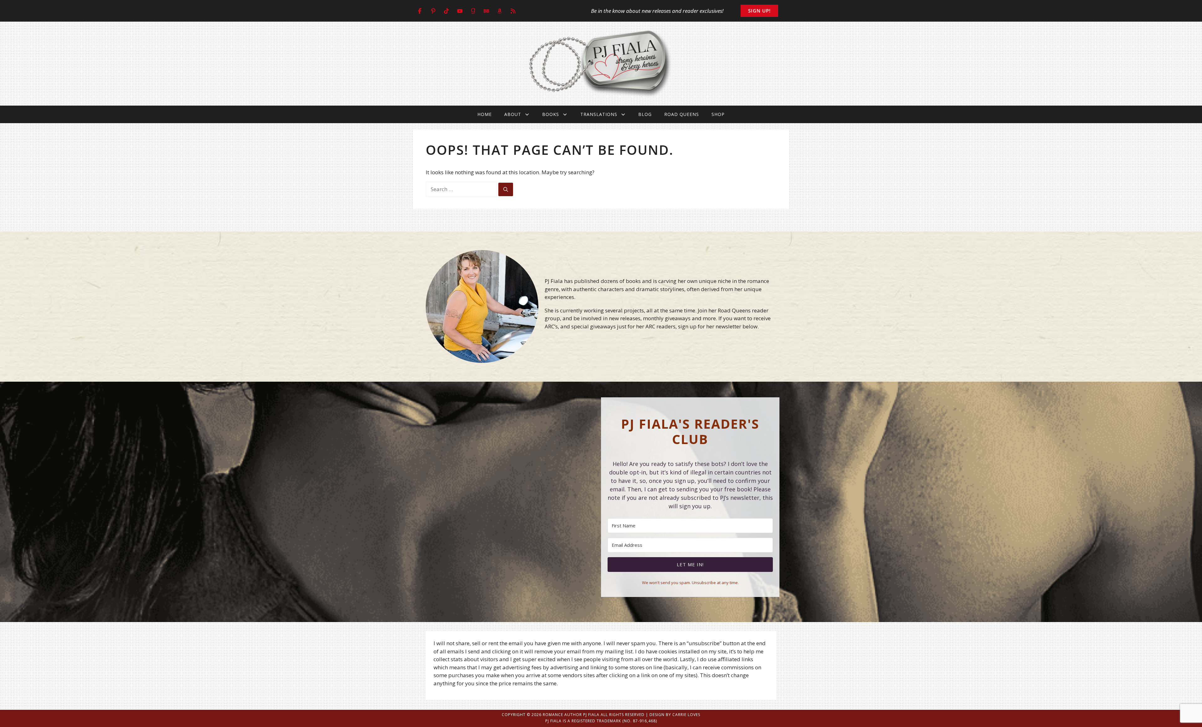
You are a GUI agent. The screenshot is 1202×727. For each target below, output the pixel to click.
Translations (598, 114)
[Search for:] (462, 189)
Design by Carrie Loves (675, 714)
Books (550, 114)
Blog (645, 114)
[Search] (505, 189)
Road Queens (681, 114)
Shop (718, 114)
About (512, 114)
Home (484, 114)
